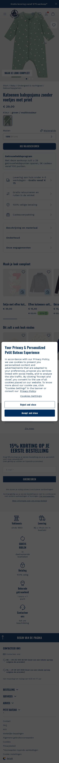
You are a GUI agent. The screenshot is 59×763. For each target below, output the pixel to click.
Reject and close (28, 404)
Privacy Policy (28, 391)
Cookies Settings (31, 396)
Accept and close (30, 413)
